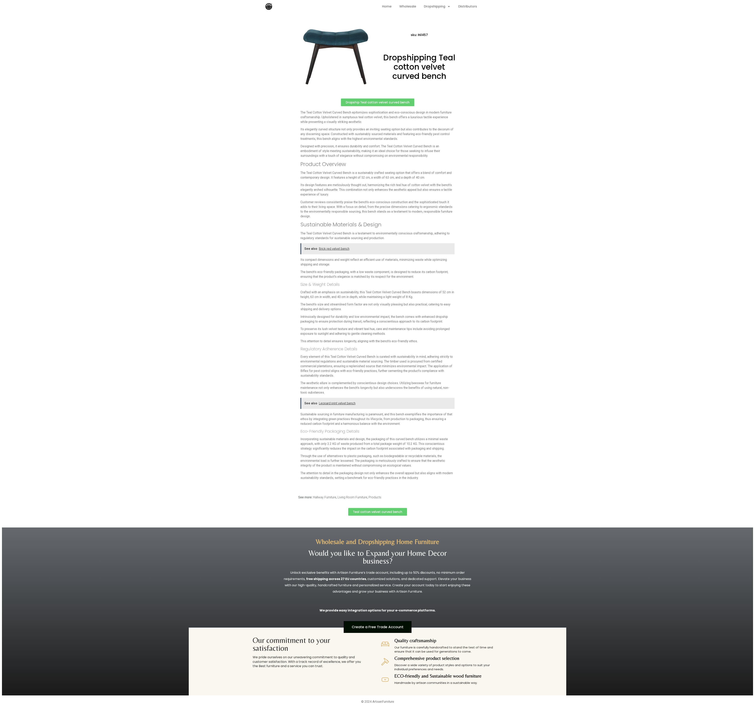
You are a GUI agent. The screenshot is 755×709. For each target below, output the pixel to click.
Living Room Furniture (352, 497)
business (376, 560)
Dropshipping (434, 6)
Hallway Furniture (324, 497)
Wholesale (407, 6)
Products (375, 497)
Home (386, 6)
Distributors (467, 6)
